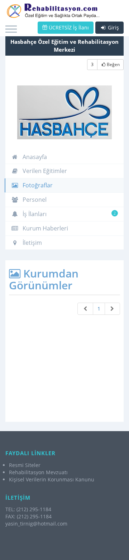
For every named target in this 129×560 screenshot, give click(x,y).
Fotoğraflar (37, 185)
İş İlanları (68, 214)
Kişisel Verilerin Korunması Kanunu (51, 479)
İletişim (31, 243)
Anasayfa (34, 157)
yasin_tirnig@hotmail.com (36, 523)
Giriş (112, 27)
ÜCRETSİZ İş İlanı (68, 27)
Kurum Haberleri (44, 228)
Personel (34, 200)
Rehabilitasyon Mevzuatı (38, 472)
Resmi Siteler (24, 465)
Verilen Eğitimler (44, 171)
